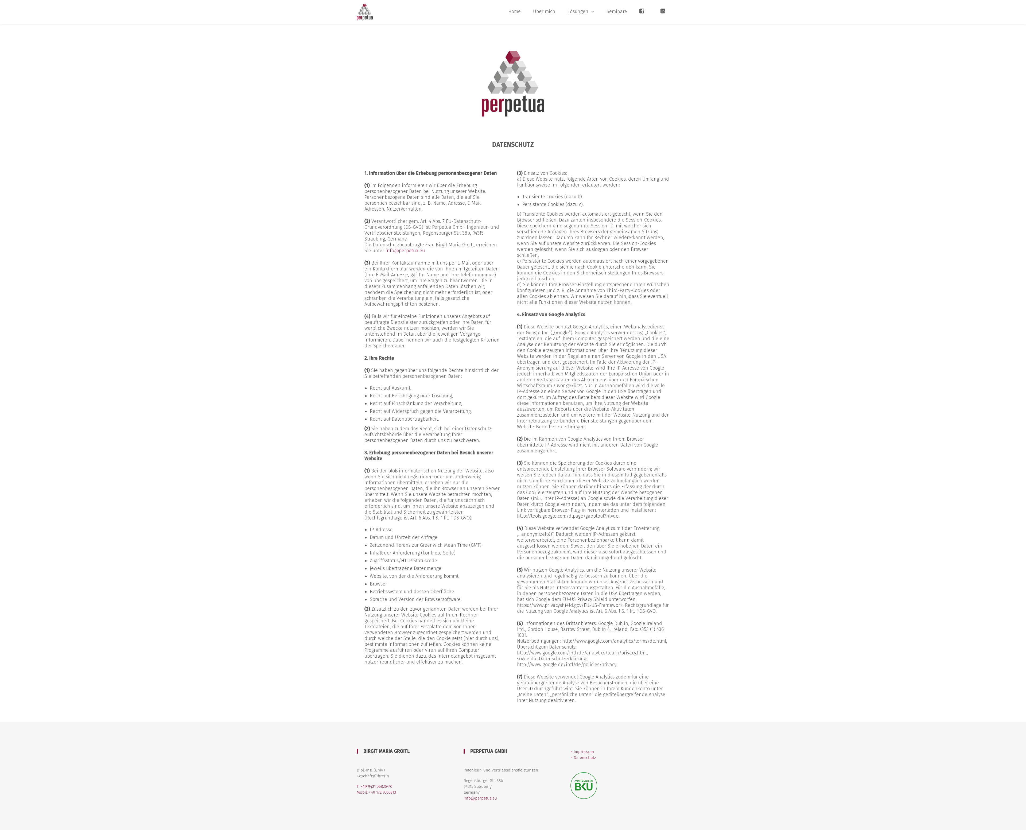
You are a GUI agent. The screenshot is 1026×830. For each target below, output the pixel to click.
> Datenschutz (583, 757)
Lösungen (578, 11)
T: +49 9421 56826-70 (374, 786)
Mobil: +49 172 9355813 (376, 792)
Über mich (544, 11)
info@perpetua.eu (405, 251)
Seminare (617, 11)
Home (514, 11)
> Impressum (582, 751)
